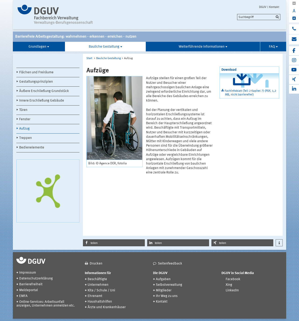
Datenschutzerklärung (36, 278)
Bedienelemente (31, 147)
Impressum (27, 273)
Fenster (24, 119)
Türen (23, 110)
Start (89, 58)
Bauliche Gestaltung (104, 47)
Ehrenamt (95, 296)
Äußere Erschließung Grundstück (44, 91)
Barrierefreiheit (31, 284)
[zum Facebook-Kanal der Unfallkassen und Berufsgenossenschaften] (294, 50)
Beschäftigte (97, 279)
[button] (114, 242)
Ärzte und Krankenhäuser (107, 307)
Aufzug (24, 129)
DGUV (263, 7)
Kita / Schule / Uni (101, 290)
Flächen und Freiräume (36, 72)
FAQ (272, 47)
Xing (229, 285)
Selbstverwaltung (169, 285)
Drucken (96, 263)
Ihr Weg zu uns (167, 296)
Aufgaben (163, 279)
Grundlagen (37, 47)
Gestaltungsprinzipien (36, 82)
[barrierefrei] (57, 15)
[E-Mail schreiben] (294, 39)
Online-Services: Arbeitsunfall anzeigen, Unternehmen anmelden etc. (45, 303)
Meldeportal (28, 290)
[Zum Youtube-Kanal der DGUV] (294, 69)
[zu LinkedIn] (294, 89)
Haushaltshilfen (100, 301)
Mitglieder (163, 290)
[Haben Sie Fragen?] (294, 29)
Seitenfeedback (170, 263)
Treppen (25, 138)
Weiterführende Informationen (201, 47)
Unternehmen (98, 285)
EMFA (23, 296)
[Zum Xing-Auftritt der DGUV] (294, 79)
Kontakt (274, 7)
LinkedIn (232, 290)
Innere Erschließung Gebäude (41, 100)
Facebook (233, 279)
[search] (258, 17)
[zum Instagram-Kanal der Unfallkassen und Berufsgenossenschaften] (294, 60)
